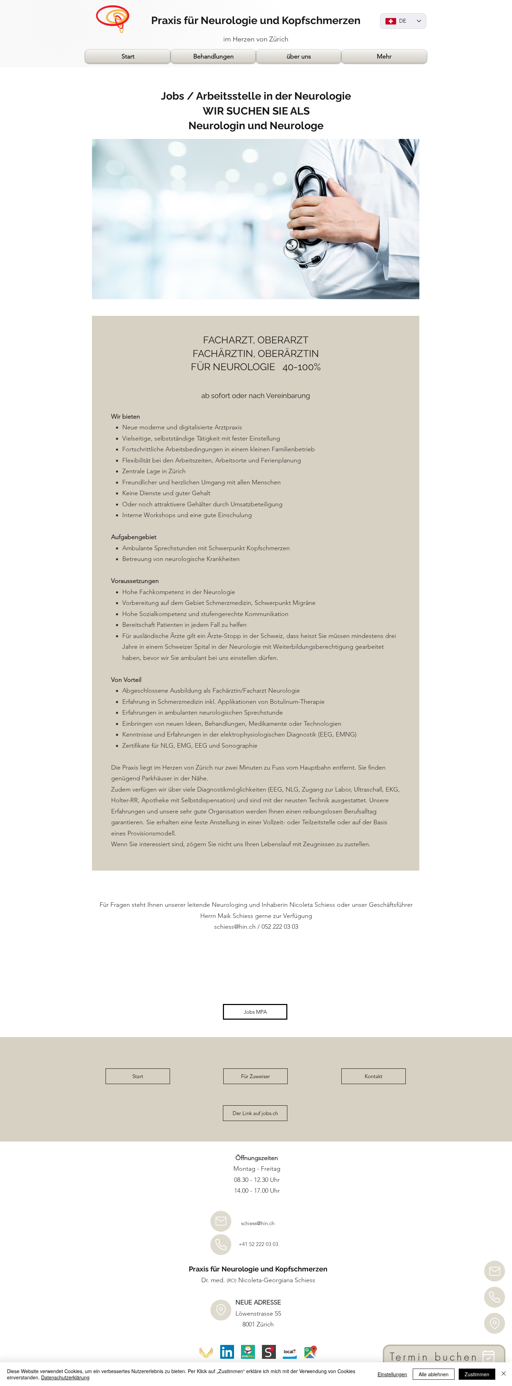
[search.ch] (269, 1352)
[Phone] (494, 1297)
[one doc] (248, 1352)
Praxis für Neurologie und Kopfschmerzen (255, 20)
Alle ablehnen (434, 1374)
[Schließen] (503, 1374)
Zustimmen (477, 1374)
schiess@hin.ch (235, 927)
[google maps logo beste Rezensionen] (311, 1352)
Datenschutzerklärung (65, 1377)
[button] (213, 56)
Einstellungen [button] (392, 1374)
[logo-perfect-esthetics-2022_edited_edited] (206, 1352)
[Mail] (494, 1271)
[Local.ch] (290, 1352)
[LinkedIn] (227, 1352)
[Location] (494, 1323)
